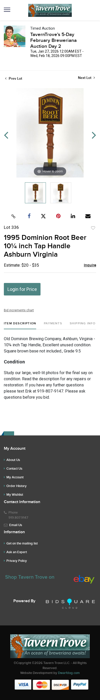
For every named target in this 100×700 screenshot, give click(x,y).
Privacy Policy (16, 561)
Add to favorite (93, 228)
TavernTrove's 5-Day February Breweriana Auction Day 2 (53, 40)
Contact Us (14, 469)
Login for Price (22, 289)
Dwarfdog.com (69, 673)
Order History (16, 486)
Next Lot (85, 78)
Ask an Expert (16, 552)
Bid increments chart (19, 310)
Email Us (15, 525)
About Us (13, 460)
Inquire (90, 265)
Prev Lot (15, 78)
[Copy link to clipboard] (14, 216)
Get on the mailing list (22, 543)
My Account (15, 477)
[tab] (20, 325)
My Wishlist (14, 495)
